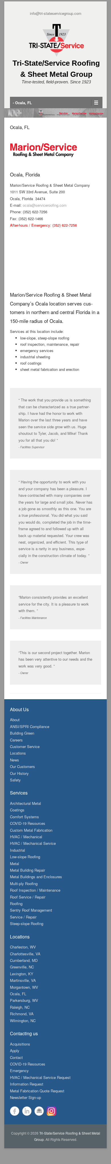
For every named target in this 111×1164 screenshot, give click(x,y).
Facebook (14, 1111)
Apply (14, 1050)
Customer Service (25, 746)
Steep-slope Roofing (26, 923)
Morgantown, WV (24, 987)
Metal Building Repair (27, 870)
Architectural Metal (25, 803)
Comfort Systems (24, 816)
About (15, 719)
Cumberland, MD (24, 960)
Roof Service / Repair (27, 897)
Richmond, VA (22, 1013)
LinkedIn (27, 1111)
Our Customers (22, 766)
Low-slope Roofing (25, 856)
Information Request (26, 1084)
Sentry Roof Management (31, 910)
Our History (19, 773)
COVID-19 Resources (27, 823)
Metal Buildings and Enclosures (36, 876)
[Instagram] (51, 1111)
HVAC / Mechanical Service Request (40, 1077)
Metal (14, 863)
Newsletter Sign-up (25, 1097)
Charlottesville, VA (25, 953)
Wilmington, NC (23, 1020)
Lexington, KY (21, 973)
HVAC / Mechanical (26, 836)
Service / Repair (23, 917)
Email (39, 1111)
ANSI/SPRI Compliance (29, 726)
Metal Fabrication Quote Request (37, 1090)
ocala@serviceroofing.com (45, 205)
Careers (16, 740)
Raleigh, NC (20, 1007)
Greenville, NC (22, 967)
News (14, 760)
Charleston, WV (23, 947)
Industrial (17, 850)
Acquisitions (20, 1044)
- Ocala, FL (22, 102)
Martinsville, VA (23, 980)
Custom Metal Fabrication (31, 830)
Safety (15, 780)
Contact (16, 1057)
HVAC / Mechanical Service (33, 843)
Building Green (22, 733)
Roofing (16, 903)
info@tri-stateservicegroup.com (55, 13)
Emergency (19, 1070)
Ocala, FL (20, 127)
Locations (18, 753)
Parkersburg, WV (24, 1000)
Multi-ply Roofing (24, 883)
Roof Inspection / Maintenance (35, 890)
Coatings (17, 810)
